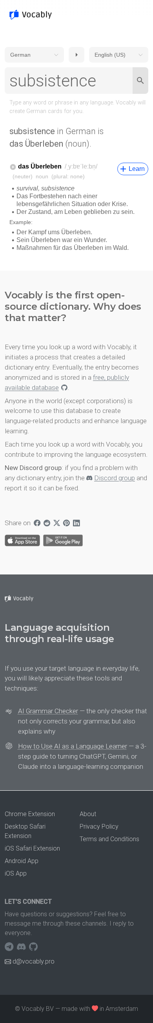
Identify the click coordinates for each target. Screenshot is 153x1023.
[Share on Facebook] (37, 523)
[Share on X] (56, 523)
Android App (21, 861)
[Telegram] (10, 947)
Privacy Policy (99, 826)
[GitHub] (33, 947)
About (88, 814)
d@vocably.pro (34, 961)
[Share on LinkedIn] (76, 523)
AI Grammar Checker (48, 711)
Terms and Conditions (109, 839)
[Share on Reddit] (47, 523)
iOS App (16, 873)
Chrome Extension (30, 814)
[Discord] (22, 947)
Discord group (114, 478)
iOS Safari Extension (32, 848)
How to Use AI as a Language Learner (72, 746)
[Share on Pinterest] (66, 523)
